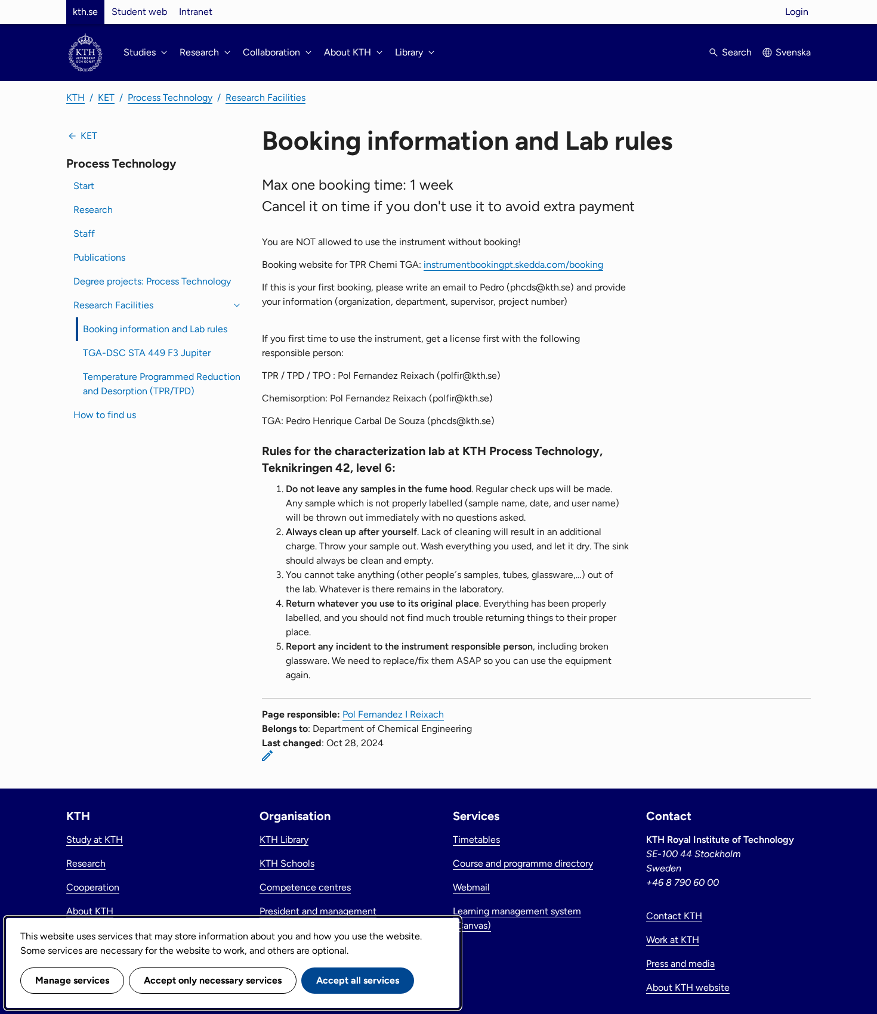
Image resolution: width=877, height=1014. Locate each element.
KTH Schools (287, 863)
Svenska (793, 52)
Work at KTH (672, 939)
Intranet (195, 11)
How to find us (104, 415)
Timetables (476, 839)
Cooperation (92, 887)
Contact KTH (674, 916)
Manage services (72, 980)
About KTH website (688, 987)
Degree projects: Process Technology (152, 281)
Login (796, 11)
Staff (84, 233)
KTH (75, 97)
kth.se (85, 11)
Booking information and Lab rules (155, 329)
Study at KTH (94, 839)
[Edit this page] (267, 755)
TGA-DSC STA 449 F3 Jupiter (147, 352)
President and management (318, 911)
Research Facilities (265, 97)
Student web (139, 11)
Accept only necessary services (213, 980)
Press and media (680, 963)
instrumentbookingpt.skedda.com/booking (513, 264)
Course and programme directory (523, 863)
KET (106, 97)
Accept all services (357, 980)
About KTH (89, 911)
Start (83, 185)
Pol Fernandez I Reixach (393, 714)
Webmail (471, 887)
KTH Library (284, 839)
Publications (99, 257)
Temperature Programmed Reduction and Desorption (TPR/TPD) (161, 384)
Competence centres (305, 887)
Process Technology (170, 97)
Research (93, 209)
